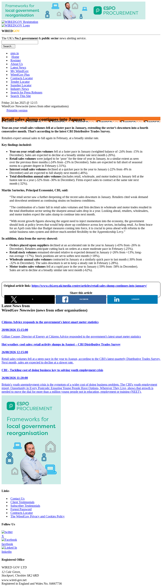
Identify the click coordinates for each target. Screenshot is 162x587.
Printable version (17, 110)
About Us (16, 64)
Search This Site (20, 96)
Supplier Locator (20, 85)
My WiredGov (19, 71)
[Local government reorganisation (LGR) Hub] (73, 18)
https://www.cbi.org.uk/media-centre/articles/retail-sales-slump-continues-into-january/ (89, 285)
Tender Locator (20, 81)
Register (15, 60)
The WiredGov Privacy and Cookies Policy (37, 516)
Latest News (18, 67)
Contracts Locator (21, 78)
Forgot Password (21, 509)
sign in (14, 53)
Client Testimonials (22, 502)
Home (15, 57)
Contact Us (17, 498)
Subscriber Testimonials (25, 505)
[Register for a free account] (20, 22)
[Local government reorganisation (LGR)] (31, 483)
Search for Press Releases (26, 92)
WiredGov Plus (20, 74)
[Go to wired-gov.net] (16, 25)
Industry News (19, 89)
